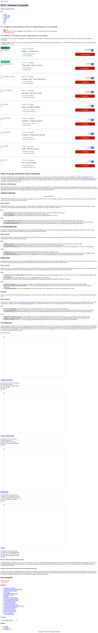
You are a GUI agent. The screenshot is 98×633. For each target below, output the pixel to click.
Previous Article (5, 580)
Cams (5, 19)
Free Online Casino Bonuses (10, 597)
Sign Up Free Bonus (8, 612)
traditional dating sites (87, 178)
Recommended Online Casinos (11, 600)
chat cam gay (21, 188)
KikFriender (4, 492)
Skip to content (4, 1)
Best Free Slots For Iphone (10, 611)
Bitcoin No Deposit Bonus (10, 610)
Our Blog (3, 620)
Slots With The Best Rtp (9, 603)
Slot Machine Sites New (9, 608)
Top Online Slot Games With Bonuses (13, 589)
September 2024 (7, 629)
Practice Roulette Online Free (11, 593)
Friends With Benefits (7, 436)
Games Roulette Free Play (10, 601)
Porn (5, 21)
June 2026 (6, 627)
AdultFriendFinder (7, 380)
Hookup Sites (7, 15)
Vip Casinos (6, 592)
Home (5, 14)
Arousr (3, 548)
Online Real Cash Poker (9, 588)
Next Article (4, 582)
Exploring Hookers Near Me (28, 303)
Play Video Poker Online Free (11, 604)
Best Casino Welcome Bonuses (11, 599)
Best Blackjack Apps (9, 595)
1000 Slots (6, 596)
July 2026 (6, 626)
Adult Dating (7, 17)
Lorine (6, 29)
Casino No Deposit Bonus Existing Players (14, 606)
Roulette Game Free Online (10, 590)
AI (4, 23)
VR (4, 22)
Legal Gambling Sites (9, 614)
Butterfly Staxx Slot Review (10, 607)
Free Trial (3, 388)
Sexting (5, 18)
